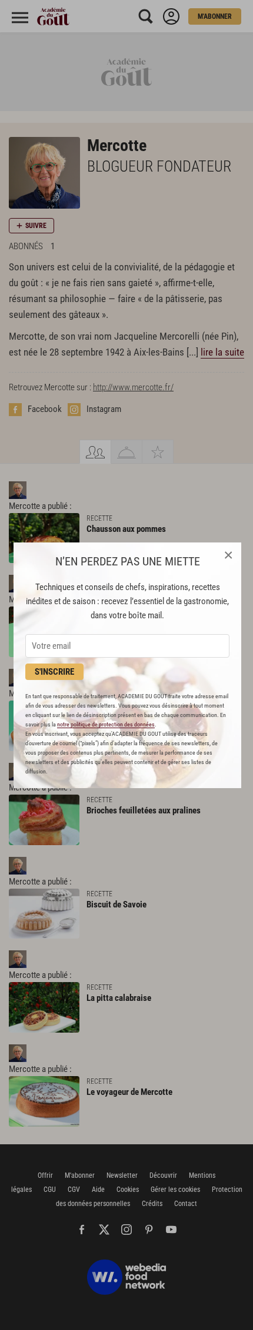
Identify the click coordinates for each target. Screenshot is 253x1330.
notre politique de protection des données (106, 724)
